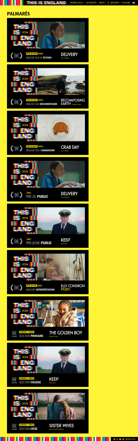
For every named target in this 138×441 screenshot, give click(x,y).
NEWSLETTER (130, 439)
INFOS (101, 2)
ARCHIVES (114, 2)
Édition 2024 (76, 2)
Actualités (91, 2)
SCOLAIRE (126, 2)
